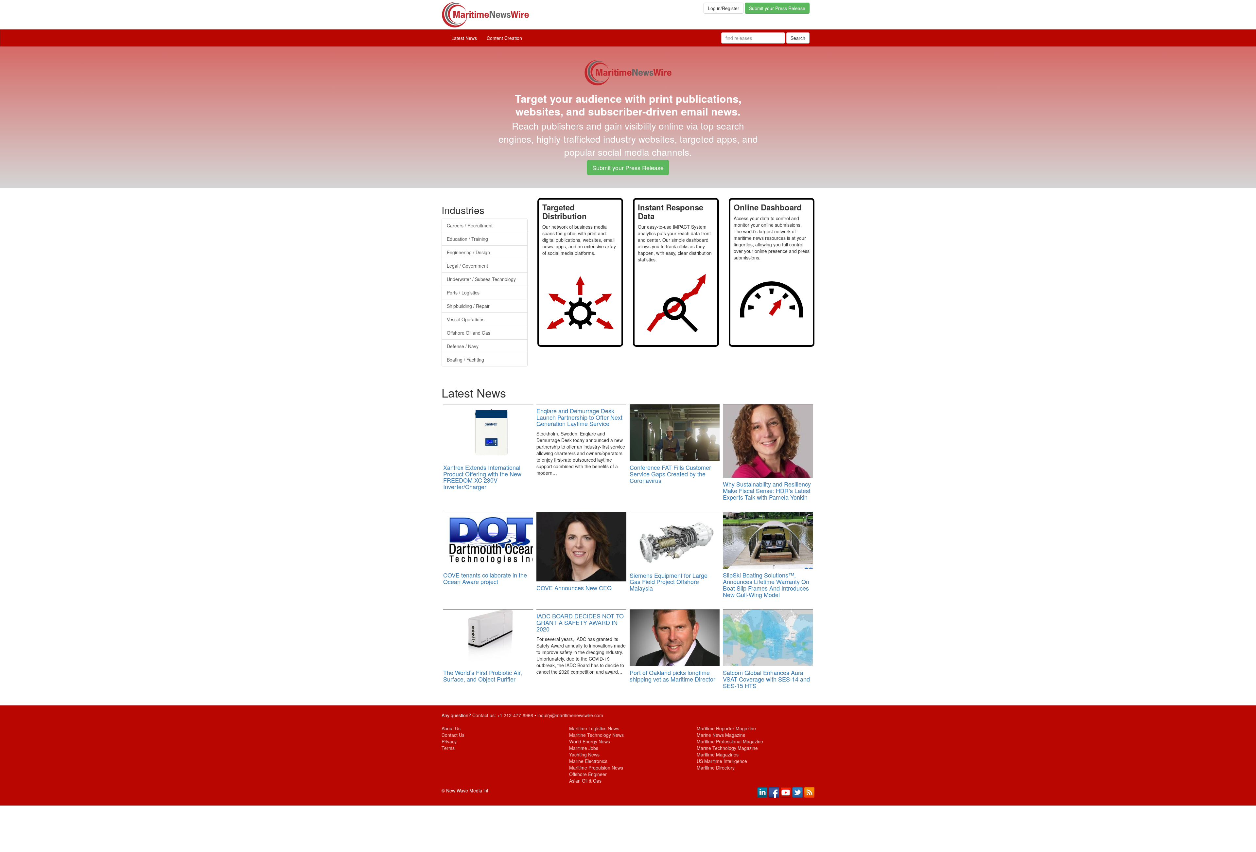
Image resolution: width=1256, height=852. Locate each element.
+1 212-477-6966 (515, 715)
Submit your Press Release (777, 8)
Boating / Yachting (465, 359)
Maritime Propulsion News (596, 767)
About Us (451, 728)
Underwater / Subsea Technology (481, 279)
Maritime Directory (716, 767)
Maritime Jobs (583, 748)
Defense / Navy (463, 346)
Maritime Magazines (718, 754)
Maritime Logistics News (594, 728)
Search (798, 38)
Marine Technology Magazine (727, 748)
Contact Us (453, 735)
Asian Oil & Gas (585, 780)
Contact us (483, 715)
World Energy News (589, 741)
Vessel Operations (465, 319)
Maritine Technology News (596, 735)
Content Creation (504, 38)
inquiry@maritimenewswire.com (570, 715)
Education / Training (467, 239)
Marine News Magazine (721, 735)
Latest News (464, 38)
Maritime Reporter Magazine (726, 728)
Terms (448, 748)
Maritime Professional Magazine (730, 741)
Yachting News (584, 754)
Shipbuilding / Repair (468, 306)
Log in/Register (723, 8)
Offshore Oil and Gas (468, 332)
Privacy (449, 741)
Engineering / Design (468, 252)
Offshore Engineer (588, 774)
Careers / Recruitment (470, 225)
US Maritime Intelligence (722, 761)
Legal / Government (467, 265)
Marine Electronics (588, 761)
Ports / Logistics (463, 292)
